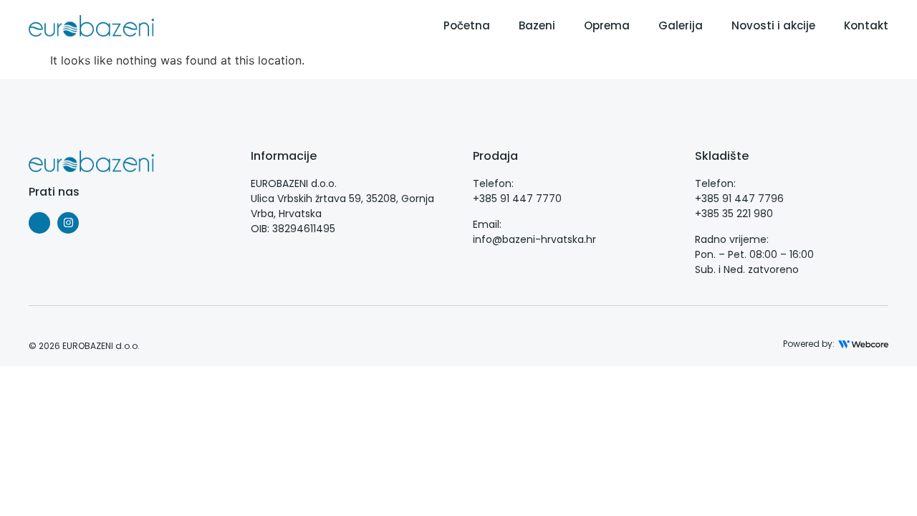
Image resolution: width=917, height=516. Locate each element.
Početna (466, 25)
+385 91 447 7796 (739, 198)
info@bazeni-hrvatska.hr (534, 239)
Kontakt (866, 25)
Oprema (607, 25)
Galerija (680, 25)
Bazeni (537, 25)
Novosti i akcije (773, 25)
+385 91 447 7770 (517, 198)
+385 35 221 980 (734, 213)
